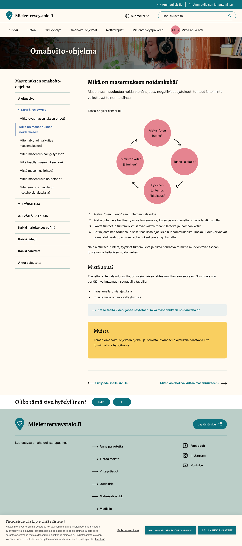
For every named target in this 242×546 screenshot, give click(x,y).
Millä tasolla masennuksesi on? (41, 162)
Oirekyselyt (53, 30)
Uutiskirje (106, 484)
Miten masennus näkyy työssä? (42, 154)
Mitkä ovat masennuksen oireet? (42, 118)
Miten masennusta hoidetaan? (41, 179)
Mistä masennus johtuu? (37, 170)
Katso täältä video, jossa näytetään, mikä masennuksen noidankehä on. (149, 310)
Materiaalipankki (111, 496)
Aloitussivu (26, 98)
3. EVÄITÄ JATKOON (33, 216)
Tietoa (31, 30)
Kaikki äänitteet (29, 251)
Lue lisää (100, 539)
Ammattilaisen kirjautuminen (213, 4)
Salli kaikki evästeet (217, 530)
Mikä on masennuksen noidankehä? (36, 129)
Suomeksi (135, 18)
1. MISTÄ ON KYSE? (32, 110)
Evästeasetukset (128, 530)
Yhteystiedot (109, 471)
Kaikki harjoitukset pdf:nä (36, 227)
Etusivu (13, 30)
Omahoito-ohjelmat (83, 30)
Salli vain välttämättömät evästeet (170, 530)
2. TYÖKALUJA (29, 204)
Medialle (106, 509)
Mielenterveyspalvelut (148, 30)
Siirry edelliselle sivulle (111, 383)
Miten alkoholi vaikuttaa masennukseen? (36, 143)
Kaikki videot (27, 239)
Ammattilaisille (172, 4)
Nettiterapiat (114, 30)
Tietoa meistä (109, 459)
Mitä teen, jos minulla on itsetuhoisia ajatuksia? (37, 189)
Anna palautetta (29, 263)
